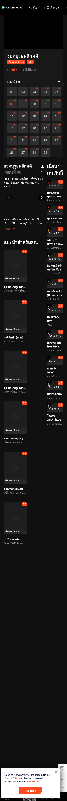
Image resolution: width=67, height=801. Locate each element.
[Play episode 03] (34, 91)
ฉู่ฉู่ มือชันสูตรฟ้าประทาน (18, 287)
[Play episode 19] (45, 128)
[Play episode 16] (12, 128)
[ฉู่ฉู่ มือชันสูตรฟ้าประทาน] (15, 266)
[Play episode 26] (12, 152)
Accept (30, 790)
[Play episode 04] (45, 91)
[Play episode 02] (23, 91)
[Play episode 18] (34, 128)
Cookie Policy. (32, 781)
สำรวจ (54, 7)
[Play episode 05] (56, 91)
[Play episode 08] (34, 103)
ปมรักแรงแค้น (12, 539)
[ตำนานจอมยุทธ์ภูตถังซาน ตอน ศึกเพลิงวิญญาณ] (15, 417)
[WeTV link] (12, 7)
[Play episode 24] (45, 140)
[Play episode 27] (23, 152)
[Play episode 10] (56, 103)
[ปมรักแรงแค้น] (15, 518)
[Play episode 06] (12, 103)
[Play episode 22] (23, 140)
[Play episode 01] (12, 91)
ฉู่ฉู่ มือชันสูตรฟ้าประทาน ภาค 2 (22, 388)
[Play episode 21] (12, 140)
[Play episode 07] (23, 103)
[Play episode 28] (34, 152)
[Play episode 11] (12, 116)
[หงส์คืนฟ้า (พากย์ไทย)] (15, 316)
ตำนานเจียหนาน (13, 489)
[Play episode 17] (23, 128)
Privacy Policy (11, 778)
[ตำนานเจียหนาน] (15, 468)
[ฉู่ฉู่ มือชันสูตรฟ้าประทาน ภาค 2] (15, 367)
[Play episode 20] (56, 128)
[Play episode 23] (34, 140)
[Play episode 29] (45, 152)
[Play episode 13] (34, 116)
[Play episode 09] (45, 103)
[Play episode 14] (45, 116)
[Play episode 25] (56, 140)
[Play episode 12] (23, 116)
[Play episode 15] (56, 116)
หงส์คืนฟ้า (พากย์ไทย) (16, 337)
